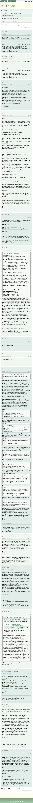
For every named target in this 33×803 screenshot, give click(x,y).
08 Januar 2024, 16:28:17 (7, 58)
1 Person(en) (4, 68)
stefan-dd (6, 611)
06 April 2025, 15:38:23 (6, 753)
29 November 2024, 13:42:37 (7, 569)
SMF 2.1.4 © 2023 (13, 801)
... (14, 25)
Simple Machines (20, 801)
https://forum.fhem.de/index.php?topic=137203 (13, 550)
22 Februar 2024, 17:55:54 (7, 249)
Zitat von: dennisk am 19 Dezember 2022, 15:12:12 (15, 617)
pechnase (6, 567)
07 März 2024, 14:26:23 (6, 341)
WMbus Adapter (6, 740)
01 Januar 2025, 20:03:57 (7, 613)
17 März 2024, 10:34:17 (6, 538)
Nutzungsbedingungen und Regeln (15, 799)
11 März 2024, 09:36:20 (6, 356)
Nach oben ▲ (25, 799)
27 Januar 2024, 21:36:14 (7, 84)
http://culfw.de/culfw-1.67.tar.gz (18, 153)
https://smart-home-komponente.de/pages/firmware (15, 229)
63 (15, 25)
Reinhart (6, 704)
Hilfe (6, 799)
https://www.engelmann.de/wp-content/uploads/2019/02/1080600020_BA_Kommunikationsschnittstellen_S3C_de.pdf (16, 626)
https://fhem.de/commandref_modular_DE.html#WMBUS (16, 38)
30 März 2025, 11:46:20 (6, 706)
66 (21, 25)
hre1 (5, 113)
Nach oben (3, 788)
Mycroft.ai (21, 785)
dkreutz (6, 750)
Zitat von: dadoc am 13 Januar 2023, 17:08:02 (14, 253)
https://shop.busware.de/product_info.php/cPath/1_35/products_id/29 (16, 430)
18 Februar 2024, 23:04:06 (7, 217)
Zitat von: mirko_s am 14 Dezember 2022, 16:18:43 (16, 619)
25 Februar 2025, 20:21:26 (7, 673)
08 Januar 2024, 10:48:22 (7, 34)
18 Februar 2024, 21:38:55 (7, 115)
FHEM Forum (9, 6)
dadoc (5, 247)
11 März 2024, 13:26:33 (6, 371)
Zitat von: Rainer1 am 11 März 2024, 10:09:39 (14, 374)
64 (17, 25)
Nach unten (4, 25)
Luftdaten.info (5, 785)
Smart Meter (5, 737)
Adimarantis (7, 671)
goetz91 (6, 82)
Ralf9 (5, 32)
